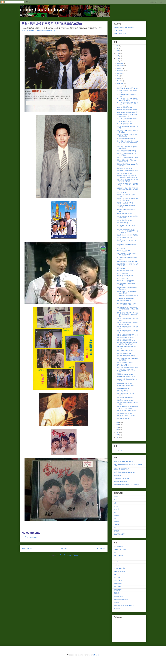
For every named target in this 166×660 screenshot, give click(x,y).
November (120, 65)
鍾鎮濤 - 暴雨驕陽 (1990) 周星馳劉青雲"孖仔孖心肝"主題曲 (127, 407)
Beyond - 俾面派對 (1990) (124, 121)
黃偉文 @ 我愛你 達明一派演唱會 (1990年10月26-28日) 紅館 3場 (127, 176)
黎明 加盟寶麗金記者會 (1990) (126, 355)
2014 (117, 424)
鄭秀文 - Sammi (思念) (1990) (125, 281)
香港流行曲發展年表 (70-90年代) (123, 461)
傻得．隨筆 (117, 577)
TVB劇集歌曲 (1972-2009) (121, 478)
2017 (117, 58)
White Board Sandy (119, 571)
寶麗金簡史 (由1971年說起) (125, 168)
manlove (116, 565)
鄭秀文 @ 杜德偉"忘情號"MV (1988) (127, 261)
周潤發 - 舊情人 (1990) (123, 388)
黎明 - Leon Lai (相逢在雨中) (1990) (127, 367)
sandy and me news (120, 33)
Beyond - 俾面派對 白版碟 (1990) (127, 109)
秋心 (115, 528)
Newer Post (27, 548)
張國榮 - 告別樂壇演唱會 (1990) (126, 340)
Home (64, 548)
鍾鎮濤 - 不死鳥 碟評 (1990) (125, 397)
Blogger (96, 655)
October (120, 68)
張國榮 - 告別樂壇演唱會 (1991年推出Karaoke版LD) (127, 323)
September (120, 70)
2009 (117, 430)
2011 (117, 427)
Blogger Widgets (122, 450)
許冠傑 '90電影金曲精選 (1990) (126, 138)
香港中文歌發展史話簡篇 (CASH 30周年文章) (127, 484)
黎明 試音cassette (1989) (124, 353)
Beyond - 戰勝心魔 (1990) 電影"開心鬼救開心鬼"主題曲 (127, 99)
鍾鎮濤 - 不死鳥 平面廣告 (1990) (126, 410)
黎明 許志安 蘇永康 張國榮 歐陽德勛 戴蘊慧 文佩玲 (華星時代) (127, 343)
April (118, 78)
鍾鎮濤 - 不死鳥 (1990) (123, 418)
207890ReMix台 (118, 546)
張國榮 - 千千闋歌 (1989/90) (125, 337)
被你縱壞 (116, 531)
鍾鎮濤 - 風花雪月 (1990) (124, 413)
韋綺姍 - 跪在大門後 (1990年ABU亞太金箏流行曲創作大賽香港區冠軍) (127, 314)
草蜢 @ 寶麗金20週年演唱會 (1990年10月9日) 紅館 (127, 160)
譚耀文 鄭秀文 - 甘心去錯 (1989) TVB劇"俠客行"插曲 (126, 254)
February (120, 83)
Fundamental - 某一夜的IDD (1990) (127, 295)
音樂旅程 (116, 602)
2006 (117, 437)
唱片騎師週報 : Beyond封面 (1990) (127, 88)
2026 (117, 45)
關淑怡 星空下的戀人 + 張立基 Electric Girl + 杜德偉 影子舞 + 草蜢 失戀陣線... (127, 231)
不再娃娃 (116, 524)
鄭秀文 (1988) (121, 268)
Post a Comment (31, 537)
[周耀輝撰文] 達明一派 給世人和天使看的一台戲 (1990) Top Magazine (128, 188)
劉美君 (116, 496)
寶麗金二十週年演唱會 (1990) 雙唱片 (128, 157)
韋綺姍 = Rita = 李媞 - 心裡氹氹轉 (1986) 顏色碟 (127, 292)
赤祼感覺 (116, 515)
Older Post (100, 548)
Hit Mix (116, 506)
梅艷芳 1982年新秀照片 (124, 300)
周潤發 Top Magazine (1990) (125, 374)
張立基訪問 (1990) (122, 223)
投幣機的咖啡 (118, 590)
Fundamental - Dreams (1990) (126, 298)
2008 (117, 432)
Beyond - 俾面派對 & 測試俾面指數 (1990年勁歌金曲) (127, 115)
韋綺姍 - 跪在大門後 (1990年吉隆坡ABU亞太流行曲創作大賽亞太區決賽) (128, 309)
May (118, 75)
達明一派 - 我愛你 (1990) (124, 173)
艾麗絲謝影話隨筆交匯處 (121, 599)
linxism (116, 558)
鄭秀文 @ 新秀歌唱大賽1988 (125, 270)
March (119, 81)
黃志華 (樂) (117, 608)
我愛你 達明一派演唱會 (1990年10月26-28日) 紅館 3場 (127, 180)
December (120, 63)
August (119, 73)
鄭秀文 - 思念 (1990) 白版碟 (125, 275)
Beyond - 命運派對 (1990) (124, 124)
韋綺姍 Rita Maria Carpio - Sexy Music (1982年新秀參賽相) (126, 303)
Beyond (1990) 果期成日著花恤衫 (127, 112)
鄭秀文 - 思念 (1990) (123, 273)
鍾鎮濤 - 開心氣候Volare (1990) (126, 415)
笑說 (115, 512)
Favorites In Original (120, 549)
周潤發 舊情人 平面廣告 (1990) (126, 376)
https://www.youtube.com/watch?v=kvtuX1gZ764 (40, 31)
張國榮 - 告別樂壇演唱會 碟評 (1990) (127, 335)
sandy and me (118, 30)
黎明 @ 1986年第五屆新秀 (125, 362)
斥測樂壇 (116, 593)
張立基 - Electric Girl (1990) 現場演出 (128, 235)
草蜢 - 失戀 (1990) (122, 391)
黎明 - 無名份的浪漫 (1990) (125, 350)
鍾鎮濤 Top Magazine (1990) (125, 400)
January (120, 86)
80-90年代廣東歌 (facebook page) (124, 27)
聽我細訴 (116, 521)
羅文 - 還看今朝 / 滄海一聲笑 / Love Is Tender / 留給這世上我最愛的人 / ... (127, 142)
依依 (115, 518)
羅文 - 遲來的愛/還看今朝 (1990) (126, 151)
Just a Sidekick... (119, 555)
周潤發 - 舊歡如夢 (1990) (124, 383)
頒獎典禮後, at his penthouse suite (124, 605)
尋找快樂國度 (118, 583)
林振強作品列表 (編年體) (121, 481)
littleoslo (116, 562)
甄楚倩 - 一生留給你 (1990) (125, 203)
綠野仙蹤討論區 (118, 596)
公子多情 (116, 509)
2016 (117, 61)
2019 (117, 53)
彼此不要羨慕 (118, 587)
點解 (115, 503)
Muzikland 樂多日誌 (119, 568)
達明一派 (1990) (121, 192)
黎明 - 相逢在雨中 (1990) (124, 365)
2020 (117, 51)
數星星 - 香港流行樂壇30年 (121, 469)
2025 (117, 48)
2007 (117, 435)
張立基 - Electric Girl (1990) (125, 237)
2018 (117, 56)
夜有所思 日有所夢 (119, 534)
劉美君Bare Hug (118, 580)
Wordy (115, 574)
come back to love (42, 9)
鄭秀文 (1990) (121, 248)
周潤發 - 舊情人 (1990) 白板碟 (125, 385)
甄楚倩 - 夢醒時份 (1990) (124, 213)
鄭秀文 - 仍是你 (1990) (123, 251)
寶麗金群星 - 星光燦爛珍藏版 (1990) (127, 170)
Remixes (116, 500)
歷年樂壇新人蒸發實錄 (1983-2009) (124, 472)
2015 (117, 422)
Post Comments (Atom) (69, 555)
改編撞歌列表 (118, 475)
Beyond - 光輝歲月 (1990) (124, 107)
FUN (115, 552)
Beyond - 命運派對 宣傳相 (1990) (127, 118)
